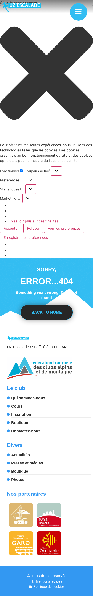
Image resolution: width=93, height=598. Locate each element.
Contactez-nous (25, 431)
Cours (16, 406)
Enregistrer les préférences (26, 237)
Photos (17, 479)
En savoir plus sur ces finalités (33, 221)
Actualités (20, 455)
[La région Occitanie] (49, 543)
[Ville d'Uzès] (21, 515)
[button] (46, 73)
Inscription (21, 414)
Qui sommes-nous (28, 398)
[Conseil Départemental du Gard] (21, 543)
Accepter (11, 228)
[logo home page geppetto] (29, 6)
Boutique (19, 423)
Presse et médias (27, 463)
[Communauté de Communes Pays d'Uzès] (49, 515)
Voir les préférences (64, 228)
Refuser (33, 228)
